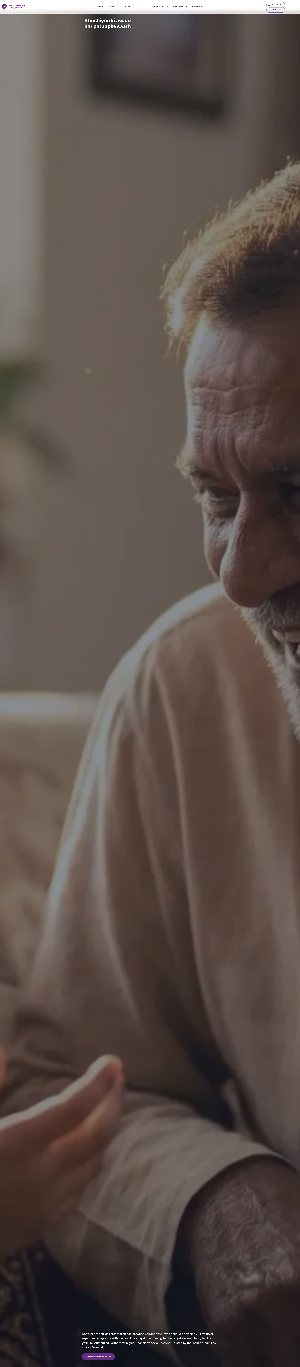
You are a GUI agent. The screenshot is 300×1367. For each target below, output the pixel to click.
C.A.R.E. (143, 7)
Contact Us (197, 7)
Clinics (110, 7)
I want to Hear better (98, 1356)
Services (127, 7)
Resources (178, 7)
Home (100, 7)
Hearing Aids (158, 7)
